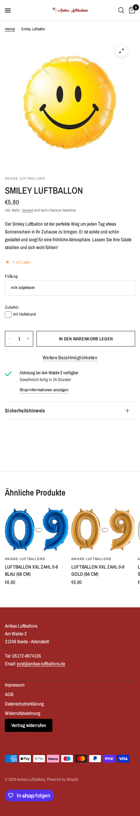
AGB (9, 694)
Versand (27, 210)
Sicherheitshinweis (25, 410)
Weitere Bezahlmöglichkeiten (70, 357)
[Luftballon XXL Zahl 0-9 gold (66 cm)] (103, 529)
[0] (131, 10)
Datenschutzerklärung (24, 703)
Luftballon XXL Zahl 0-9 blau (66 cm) (31, 570)
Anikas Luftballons (25, 558)
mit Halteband (24, 314)
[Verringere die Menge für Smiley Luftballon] (10, 338)
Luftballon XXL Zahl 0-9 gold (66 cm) (97, 570)
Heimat (10, 29)
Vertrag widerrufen (28, 725)
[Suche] (121, 10)
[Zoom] (121, 51)
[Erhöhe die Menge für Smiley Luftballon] (28, 338)
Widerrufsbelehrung (22, 713)
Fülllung (11, 276)
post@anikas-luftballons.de (41, 663)
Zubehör (12, 307)
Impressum (14, 684)
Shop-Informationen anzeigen (44, 390)
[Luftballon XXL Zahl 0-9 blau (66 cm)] (37, 529)
